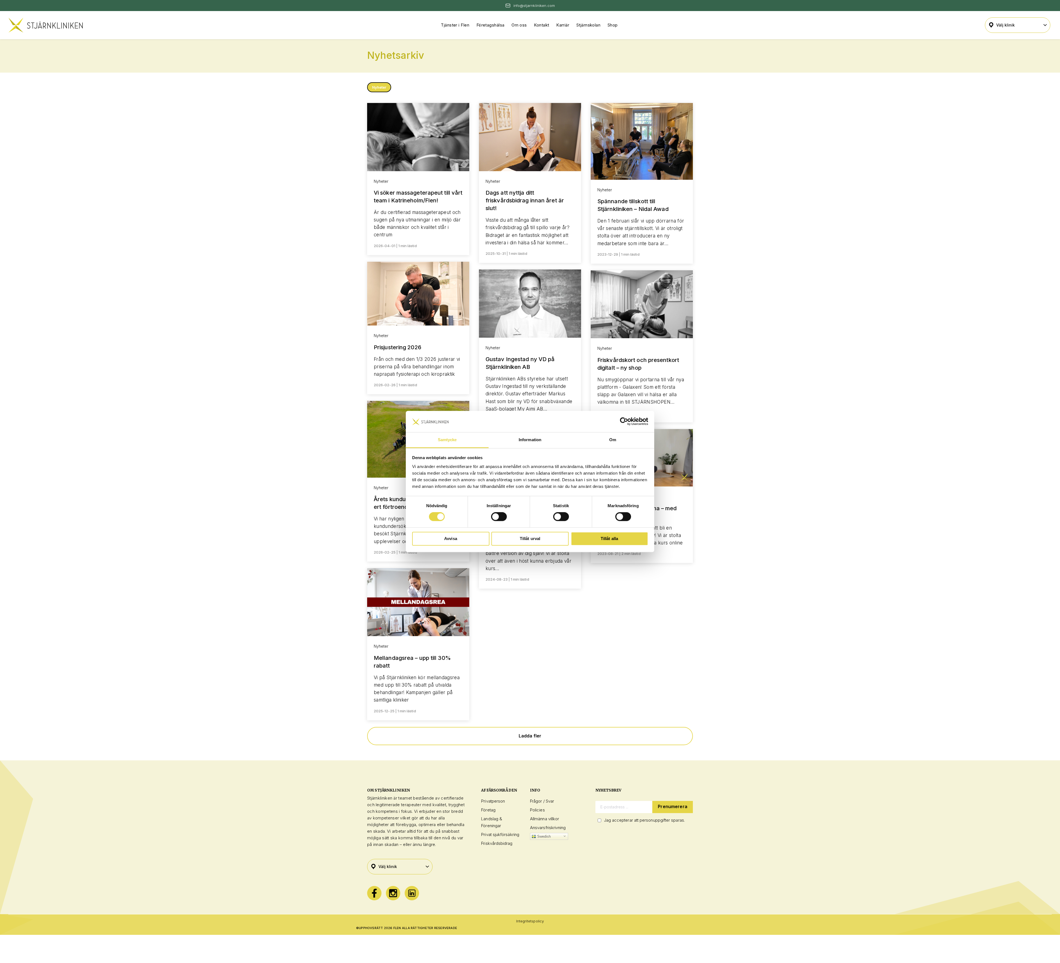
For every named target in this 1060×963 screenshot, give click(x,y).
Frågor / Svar (542, 801)
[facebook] (374, 893)
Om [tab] (612, 439)
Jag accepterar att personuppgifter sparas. (644, 820)
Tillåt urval (530, 538)
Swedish (543, 836)
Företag (488, 810)
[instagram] (393, 893)
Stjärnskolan (588, 25)
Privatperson (493, 801)
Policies (537, 810)
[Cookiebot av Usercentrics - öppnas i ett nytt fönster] (624, 421)
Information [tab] (530, 439)
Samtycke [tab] (447, 439)
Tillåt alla (609, 538)
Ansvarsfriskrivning (548, 827)
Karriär (562, 25)
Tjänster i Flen (455, 25)
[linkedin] (412, 893)
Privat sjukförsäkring (500, 834)
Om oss (519, 25)
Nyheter (379, 87)
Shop (613, 25)
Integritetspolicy (530, 921)
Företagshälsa (490, 25)
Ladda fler (530, 736)
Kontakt (541, 25)
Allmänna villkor (544, 818)
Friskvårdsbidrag (496, 843)
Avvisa (450, 538)
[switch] (499, 516)
